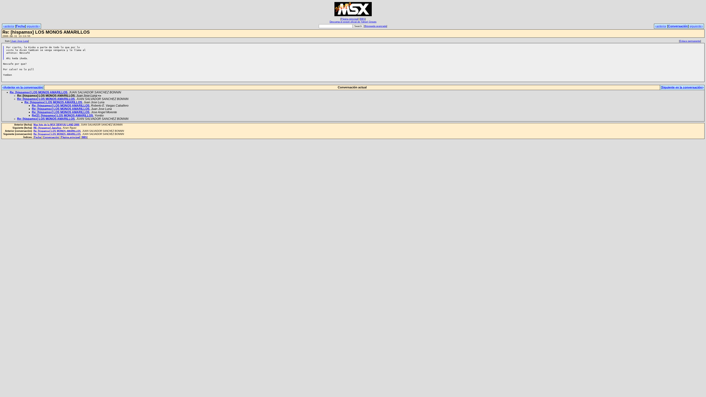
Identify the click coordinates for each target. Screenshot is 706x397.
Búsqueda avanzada (375, 26)
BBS (362, 19)
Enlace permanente (690, 41)
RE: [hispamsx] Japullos (47, 127)
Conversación (678, 26)
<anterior (9, 26)
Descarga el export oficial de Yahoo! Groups (353, 21)
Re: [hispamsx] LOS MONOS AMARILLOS (38, 92)
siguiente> (33, 26)
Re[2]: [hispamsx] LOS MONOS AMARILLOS (62, 115)
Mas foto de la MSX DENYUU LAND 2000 (56, 124)
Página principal (349, 19)
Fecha (20, 26)
